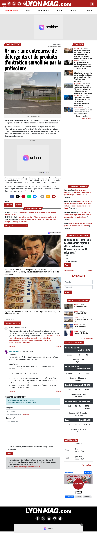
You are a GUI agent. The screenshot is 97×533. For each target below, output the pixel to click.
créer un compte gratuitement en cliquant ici (28, 467)
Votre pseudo (10, 407)
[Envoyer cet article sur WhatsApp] (29, 196)
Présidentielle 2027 (80, 313)
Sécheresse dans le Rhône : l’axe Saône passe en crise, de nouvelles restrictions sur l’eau (83, 112)
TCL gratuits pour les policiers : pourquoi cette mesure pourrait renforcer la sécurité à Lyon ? (83, 65)
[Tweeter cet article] (18, 196)
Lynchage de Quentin (81, 333)
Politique (59, 10)
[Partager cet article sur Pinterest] (23, 196)
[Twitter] (13, 3)
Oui (66, 255)
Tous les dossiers (86, 338)
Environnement (12, 44)
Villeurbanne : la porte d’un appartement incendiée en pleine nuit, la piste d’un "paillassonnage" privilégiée (83, 77)
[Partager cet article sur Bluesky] (35, 196)
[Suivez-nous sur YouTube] (54, 520)
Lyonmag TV (88, 10)
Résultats (90, 270)
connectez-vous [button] (25, 414)
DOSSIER (76, 304)
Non (66, 258)
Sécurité (76, 60)
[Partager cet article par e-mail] (48, 196)
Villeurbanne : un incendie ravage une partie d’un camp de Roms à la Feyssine (78, 224)
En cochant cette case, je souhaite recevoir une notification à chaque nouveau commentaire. (30, 448)
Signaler (59, 346)
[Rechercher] (91, 4)
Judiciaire (76, 48)
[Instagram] (19, 3)
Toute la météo (86, 465)
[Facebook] (8, 3)
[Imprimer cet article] (42, 196)
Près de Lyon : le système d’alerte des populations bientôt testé (37, 217)
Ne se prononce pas (71, 261)
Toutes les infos (86, 119)
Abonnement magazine (11, 10)
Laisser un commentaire (13, 323)
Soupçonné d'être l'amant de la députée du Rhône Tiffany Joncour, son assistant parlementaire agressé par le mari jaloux (83, 54)
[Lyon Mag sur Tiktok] (60, 520)
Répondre (13, 346)
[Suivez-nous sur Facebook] (78, 485)
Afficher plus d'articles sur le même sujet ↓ (16, 226)
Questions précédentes (69, 270)
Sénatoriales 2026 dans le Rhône (83, 320)
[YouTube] (24, 3)
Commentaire (10, 418)
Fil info (28, 10)
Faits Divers (73, 10)
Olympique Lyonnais (80, 326)
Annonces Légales (43, 10)
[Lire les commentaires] (54, 196)
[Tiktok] (29, 3)
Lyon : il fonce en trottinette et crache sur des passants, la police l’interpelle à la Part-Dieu (77, 192)
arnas (19, 205)
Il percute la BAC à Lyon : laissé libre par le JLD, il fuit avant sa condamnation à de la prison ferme (82, 101)
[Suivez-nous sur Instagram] (48, 520)
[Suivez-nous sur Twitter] (42, 520)
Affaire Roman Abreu (81, 306)
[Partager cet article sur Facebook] (12, 196)
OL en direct (77, 83)
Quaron (9, 205)
